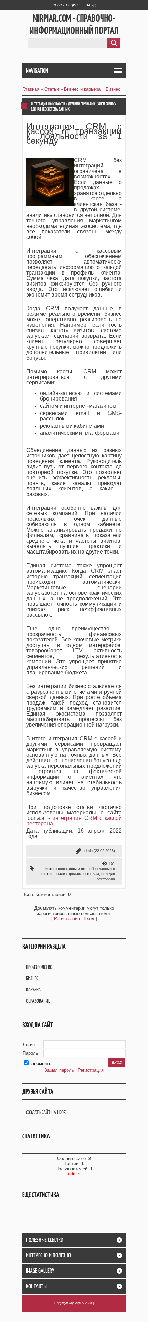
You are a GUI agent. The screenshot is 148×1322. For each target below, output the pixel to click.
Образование (38, 1001)
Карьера (33, 989)
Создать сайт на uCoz (46, 1112)
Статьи (51, 89)
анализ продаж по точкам (77, 874)
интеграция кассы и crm (66, 869)
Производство (39, 967)
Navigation (37, 70)
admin (88, 851)
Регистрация (65, 5)
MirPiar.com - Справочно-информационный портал (74, 24)
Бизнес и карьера (82, 89)
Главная (30, 89)
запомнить (40, 1063)
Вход (91, 5)
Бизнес (113, 89)
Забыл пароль (59, 1070)
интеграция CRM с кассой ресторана (74, 820)
